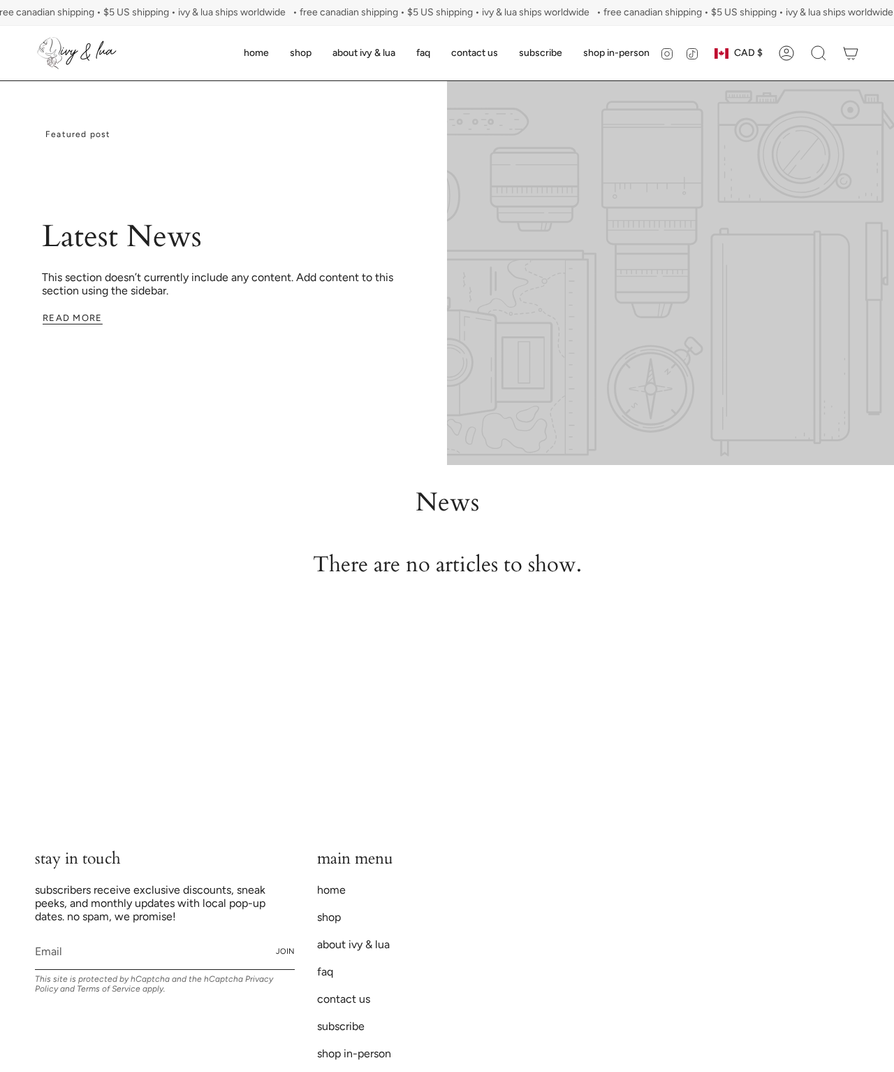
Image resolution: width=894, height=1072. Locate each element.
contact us (343, 999)
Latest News (122, 236)
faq (325, 971)
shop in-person (354, 1053)
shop (329, 917)
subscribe (341, 1026)
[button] (300, 53)
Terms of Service (108, 989)
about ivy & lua (353, 944)
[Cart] (851, 53)
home (331, 889)
